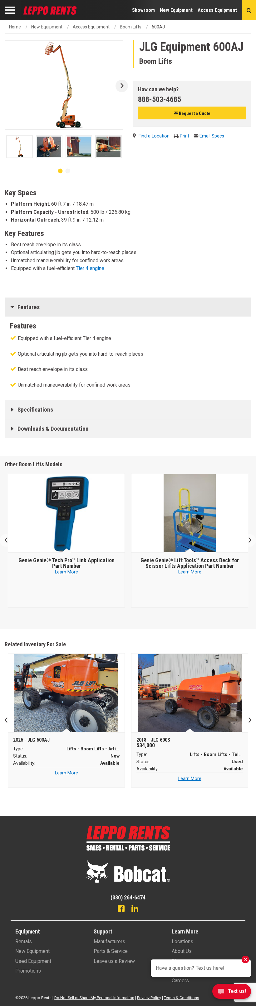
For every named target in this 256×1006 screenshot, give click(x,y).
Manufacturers (109, 941)
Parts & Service (111, 951)
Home (15, 26)
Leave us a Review (114, 961)
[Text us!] (231, 993)
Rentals (23, 941)
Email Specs (211, 136)
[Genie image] (66, 513)
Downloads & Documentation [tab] (53, 428)
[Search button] (249, 10)
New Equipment (176, 10)
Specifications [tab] (35, 409)
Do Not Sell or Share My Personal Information (94, 997)
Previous (8, 540)
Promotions (28, 971)
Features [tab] (28, 307)
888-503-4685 (159, 99)
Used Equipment (33, 961)
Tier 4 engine (90, 268)
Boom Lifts (130, 26)
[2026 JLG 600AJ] (66, 693)
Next (119, 86)
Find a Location (154, 136)
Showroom (143, 10)
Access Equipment (217, 10)
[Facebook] (121, 909)
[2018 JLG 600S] (190, 693)
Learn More (66, 572)
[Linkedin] (135, 909)
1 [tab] (60, 171)
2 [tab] (68, 171)
